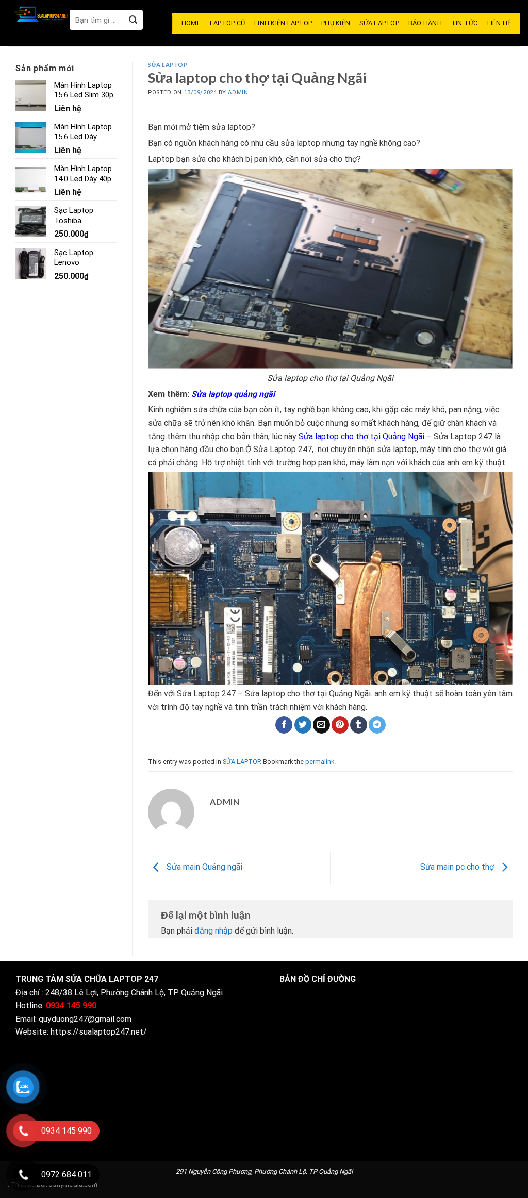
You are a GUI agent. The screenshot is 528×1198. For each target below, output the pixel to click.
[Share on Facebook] (283, 725)
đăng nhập (213, 931)
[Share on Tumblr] (358, 725)
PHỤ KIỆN (335, 23)
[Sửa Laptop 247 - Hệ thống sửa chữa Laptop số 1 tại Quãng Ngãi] (38, 13)
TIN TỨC (464, 23)
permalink (319, 762)
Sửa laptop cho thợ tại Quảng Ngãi (361, 436)
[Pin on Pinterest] (340, 725)
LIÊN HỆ (499, 23)
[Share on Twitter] (302, 725)
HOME (191, 23)
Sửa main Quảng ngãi (203, 867)
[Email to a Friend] (321, 725)
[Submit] (132, 19)
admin (238, 92)
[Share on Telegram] (377, 725)
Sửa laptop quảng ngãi (233, 394)
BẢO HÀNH (425, 23)
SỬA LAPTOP (379, 23)
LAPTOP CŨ (227, 23)
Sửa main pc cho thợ (458, 867)
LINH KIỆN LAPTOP (283, 23)
